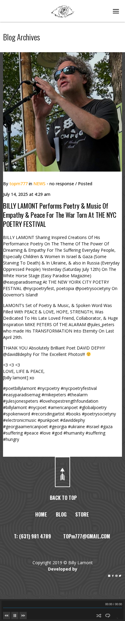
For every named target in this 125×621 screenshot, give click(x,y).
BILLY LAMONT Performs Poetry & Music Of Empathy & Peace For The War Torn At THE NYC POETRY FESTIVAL (59, 215)
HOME (41, 514)
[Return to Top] (62, 472)
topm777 (18, 183)
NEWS (39, 183)
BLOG (61, 514)
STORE (82, 514)
